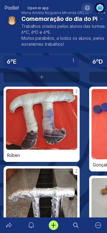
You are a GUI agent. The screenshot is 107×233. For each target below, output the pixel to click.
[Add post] (53, 225)
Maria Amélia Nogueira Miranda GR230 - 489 (59, 13)
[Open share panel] (8, 225)
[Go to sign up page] (100, 8)
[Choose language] (87, 8)
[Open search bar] (76, 225)
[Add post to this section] (42, 77)
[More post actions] (72, 94)
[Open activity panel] (31, 225)
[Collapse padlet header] (101, 19)
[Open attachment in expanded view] (41, 119)
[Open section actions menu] (73, 60)
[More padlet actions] (98, 225)
